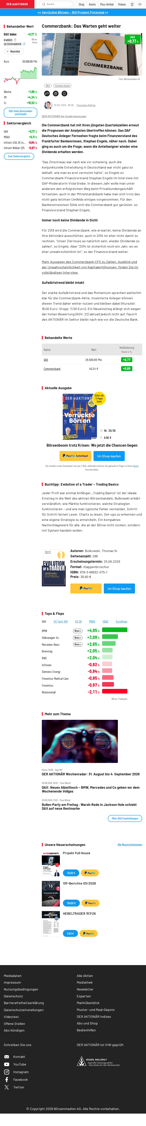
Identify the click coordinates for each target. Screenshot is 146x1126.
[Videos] (122, 4)
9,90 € (70, 933)
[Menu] (141, 4)
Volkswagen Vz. (50, 638)
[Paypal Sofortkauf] (86, 588)
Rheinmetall (49, 692)
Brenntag (47, 651)
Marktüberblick (88, 1003)
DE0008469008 (13, 43)
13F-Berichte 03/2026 (79, 883)
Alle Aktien (85, 975)
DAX (48, 85)
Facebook (20, 1079)
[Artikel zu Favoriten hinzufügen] (64, 93)
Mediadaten (12, 975)
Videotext (11, 1017)
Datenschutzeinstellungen (24, 1010)
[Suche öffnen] (43, 4)
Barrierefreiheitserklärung (24, 1003)
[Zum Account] (92, 4)
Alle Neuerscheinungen (130, 844)
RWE (44, 658)
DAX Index (10, 34)
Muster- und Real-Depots (96, 1009)
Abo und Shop (87, 1023)
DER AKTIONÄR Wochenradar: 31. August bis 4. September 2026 (91, 774)
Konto (136, 465)
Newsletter (85, 989)
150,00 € (71, 903)
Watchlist (15, 51)
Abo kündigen (14, 1030)
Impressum (12, 982)
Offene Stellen (14, 1023)
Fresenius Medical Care (55, 678)
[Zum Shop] (81, 4)
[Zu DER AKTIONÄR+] (107, 4)
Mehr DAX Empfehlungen (125, 818)
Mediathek (85, 982)
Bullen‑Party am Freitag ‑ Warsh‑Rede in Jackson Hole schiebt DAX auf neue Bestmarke (89, 806)
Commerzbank (62, 85)
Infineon (47, 665)
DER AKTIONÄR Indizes (94, 1016)
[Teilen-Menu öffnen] (47, 93)
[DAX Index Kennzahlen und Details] (20, 75)
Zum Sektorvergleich (19, 156)
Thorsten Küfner (86, 105)
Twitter (18, 1087)
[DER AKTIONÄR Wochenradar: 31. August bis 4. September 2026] (92, 741)
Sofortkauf (82, 455)
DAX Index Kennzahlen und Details (20, 112)
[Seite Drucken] (56, 93)
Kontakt (19, 1056)
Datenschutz (13, 996)
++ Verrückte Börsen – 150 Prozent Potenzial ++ (73, 12)
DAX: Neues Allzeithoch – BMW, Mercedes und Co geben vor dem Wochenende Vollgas (91, 789)
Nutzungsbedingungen (21, 989)
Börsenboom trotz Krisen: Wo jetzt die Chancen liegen (92, 445)
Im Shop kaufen (109, 456)
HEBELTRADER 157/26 (79, 913)
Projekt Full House (76, 853)
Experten (84, 996)
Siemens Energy (51, 672)
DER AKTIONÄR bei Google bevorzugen (64, 116)
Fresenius (47, 685)
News (77, 630)
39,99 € (71, 873)
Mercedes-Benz (51, 645)
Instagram (21, 1072)
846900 (8, 39)
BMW (44, 631)
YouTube (19, 1064)
